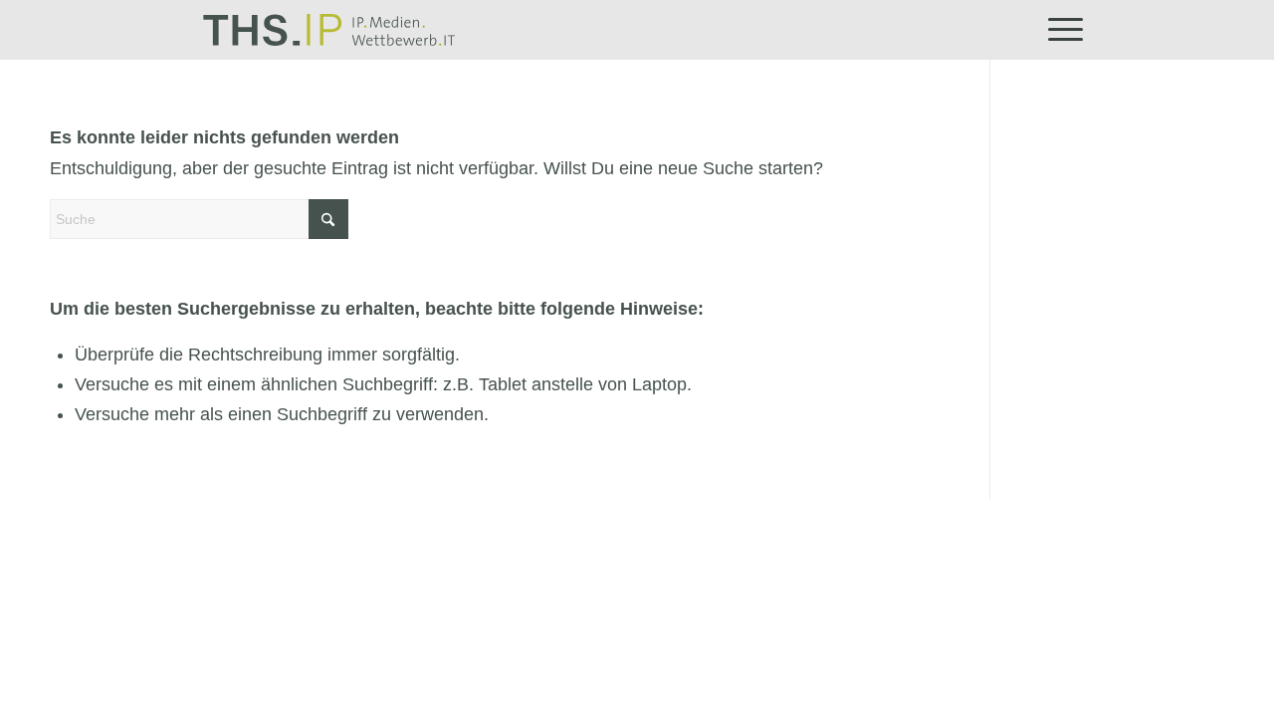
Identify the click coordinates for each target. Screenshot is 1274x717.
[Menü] (1059, 30)
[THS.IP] (329, 30)
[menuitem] (1059, 30)
